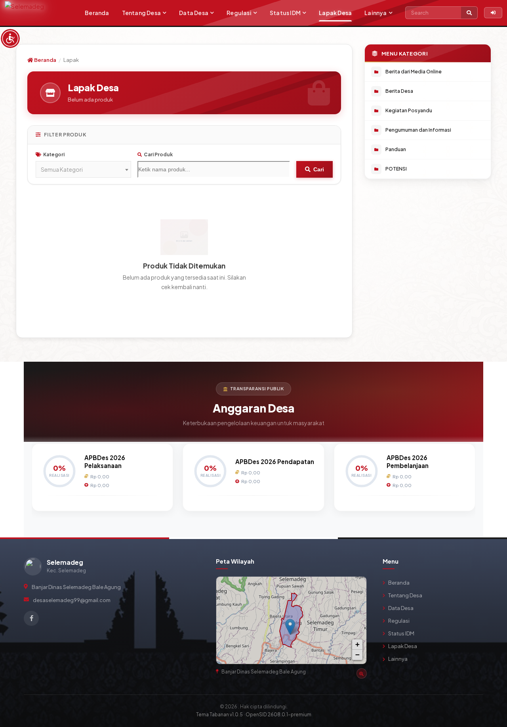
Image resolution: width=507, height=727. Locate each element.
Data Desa (193, 12)
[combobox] (83, 169)
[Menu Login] (493, 12)
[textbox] (83, 169)
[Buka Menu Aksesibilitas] (10, 38)
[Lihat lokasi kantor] (361, 673)
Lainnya (375, 12)
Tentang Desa (141, 12)
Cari (318, 169)
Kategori (54, 154)
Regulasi (239, 12)
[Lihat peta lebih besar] (357, 586)
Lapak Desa (335, 12)
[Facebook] (31, 618)
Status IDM (285, 12)
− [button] (357, 654)
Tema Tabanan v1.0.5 (219, 714)
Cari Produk (158, 154)
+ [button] (357, 644)
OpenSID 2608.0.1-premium (278, 714)
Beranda (97, 12)
